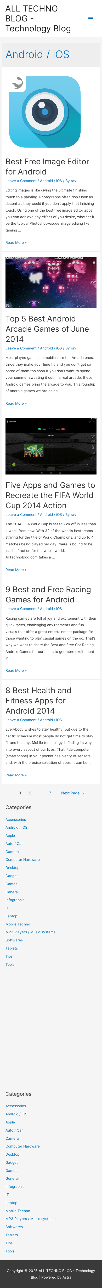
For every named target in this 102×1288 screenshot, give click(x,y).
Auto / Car (14, 843)
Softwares (14, 940)
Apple (10, 835)
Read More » (16, 242)
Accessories (15, 819)
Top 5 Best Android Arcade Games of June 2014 (47, 329)
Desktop (12, 868)
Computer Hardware (22, 859)
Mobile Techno (17, 924)
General (12, 892)
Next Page (72, 793)
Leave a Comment (21, 181)
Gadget (11, 876)
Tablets (11, 948)
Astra (67, 1277)
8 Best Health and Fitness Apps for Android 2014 (38, 700)
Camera (12, 852)
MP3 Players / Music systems (30, 932)
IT (7, 908)
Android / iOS (51, 181)
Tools (9, 964)
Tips (9, 956)
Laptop (11, 916)
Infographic (15, 900)
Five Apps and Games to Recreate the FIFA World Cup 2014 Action (50, 495)
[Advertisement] (51, 1029)
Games (11, 884)
